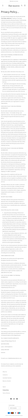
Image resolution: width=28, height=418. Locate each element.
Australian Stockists (7, 377)
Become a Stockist (7, 381)
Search (4, 386)
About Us (5, 371)
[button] (2, 5)
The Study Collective (11, 415)
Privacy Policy (6, 389)
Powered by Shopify (19, 415)
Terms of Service (6, 393)
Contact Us (5, 374)
